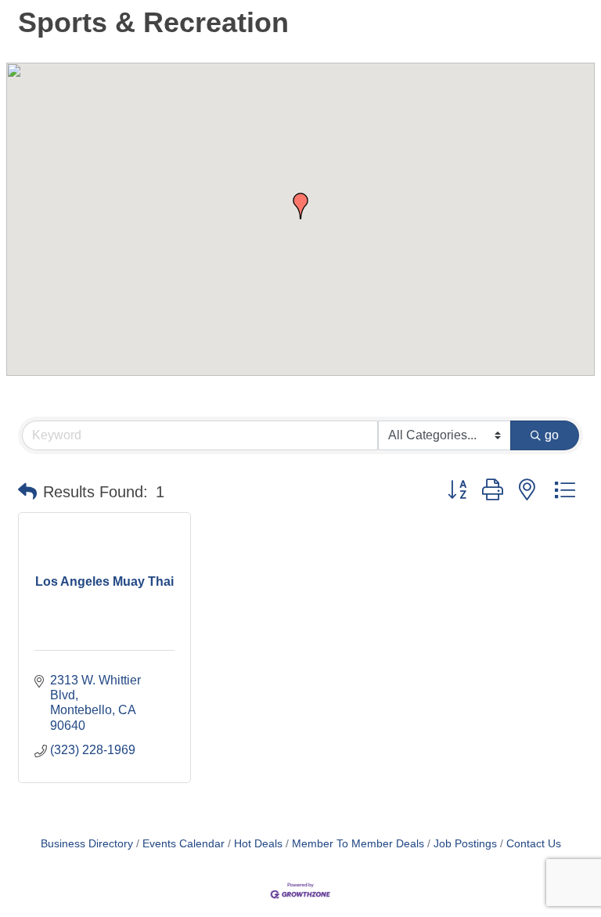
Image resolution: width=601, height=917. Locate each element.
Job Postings (465, 844)
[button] (300, 206)
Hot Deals (258, 844)
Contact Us (533, 844)
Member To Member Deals (358, 844)
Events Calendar (183, 844)
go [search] (552, 435)
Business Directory (87, 844)
